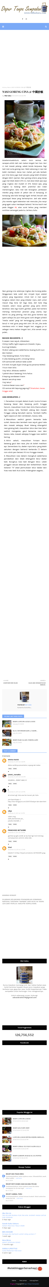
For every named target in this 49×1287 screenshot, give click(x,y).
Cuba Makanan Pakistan (12, 1251)
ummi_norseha (14, 775)
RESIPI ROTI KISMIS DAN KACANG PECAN (21, 1184)
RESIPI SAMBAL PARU (14, 1194)
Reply (10, 768)
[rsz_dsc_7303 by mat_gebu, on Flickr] (24, 246)
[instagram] (26, 19)
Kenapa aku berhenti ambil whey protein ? (19, 1234)
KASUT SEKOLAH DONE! (11, 1242)
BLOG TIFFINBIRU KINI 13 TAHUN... (25, 731)
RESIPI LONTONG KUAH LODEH (24, 721)
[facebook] (22, 19)
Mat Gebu (8, 96)
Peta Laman (23, 1280)
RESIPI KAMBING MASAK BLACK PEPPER (27, 1156)
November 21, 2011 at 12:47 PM (16, 792)
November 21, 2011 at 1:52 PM (16, 813)
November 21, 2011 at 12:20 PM (17, 777)
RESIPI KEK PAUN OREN (21, 1128)
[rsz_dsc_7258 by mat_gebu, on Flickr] (24, 157)
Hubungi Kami (34, 1280)
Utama (14, 1280)
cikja (10, 811)
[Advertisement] (24, 58)
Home (4, 87)
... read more (18, 1178)
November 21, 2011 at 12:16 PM (16, 762)
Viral (10, 847)
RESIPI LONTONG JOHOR (21, 1119)
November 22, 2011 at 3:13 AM (16, 849)
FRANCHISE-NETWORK (17, 830)
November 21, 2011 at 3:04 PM (16, 832)
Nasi (8, 87)
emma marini (13, 760)
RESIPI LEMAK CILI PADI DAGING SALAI (27, 1146)
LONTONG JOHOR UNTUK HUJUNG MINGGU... (29, 1137)
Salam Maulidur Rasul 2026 (13, 1226)
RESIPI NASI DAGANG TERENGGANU (25, 740)
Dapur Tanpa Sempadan (31, 1284)
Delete (15, 768)
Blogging (12, 1284)
